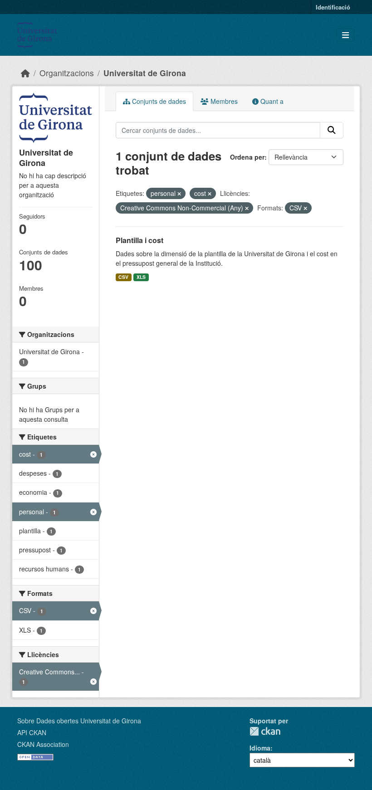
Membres (223, 101)
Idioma (260, 747)
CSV (123, 276)
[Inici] (25, 72)
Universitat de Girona (144, 72)
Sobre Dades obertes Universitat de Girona (79, 720)
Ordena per (247, 156)
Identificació (333, 7)
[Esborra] (179, 193)
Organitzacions (66, 72)
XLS (141, 276)
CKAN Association (43, 744)
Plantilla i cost (139, 240)
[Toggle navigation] (345, 35)
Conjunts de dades (158, 101)
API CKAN (31, 732)
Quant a (271, 101)
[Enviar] (331, 130)
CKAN (265, 731)
